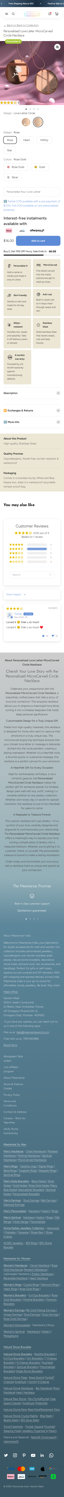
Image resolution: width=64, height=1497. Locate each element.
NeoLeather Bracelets (31, 1189)
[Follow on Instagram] (15, 1455)
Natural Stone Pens (15, 1409)
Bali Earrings (48, 1200)
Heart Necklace (39, 1278)
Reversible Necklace (15, 1278)
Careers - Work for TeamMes (14, 1120)
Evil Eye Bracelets (39, 1295)
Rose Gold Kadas (39, 1185)
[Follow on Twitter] (6, 1455)
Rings (55, 1211)
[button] (5, 13)
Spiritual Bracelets (27, 1367)
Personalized (37, 1221)
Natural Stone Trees (15, 1377)
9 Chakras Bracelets (28, 1362)
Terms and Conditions (10, 1103)
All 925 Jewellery (13, 1243)
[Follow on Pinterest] (24, 1455)
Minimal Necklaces (29, 1155)
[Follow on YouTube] (33, 1455)
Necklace (34, 1211)
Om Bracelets (35, 1358)
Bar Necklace (43, 1388)
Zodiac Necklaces (42, 1274)
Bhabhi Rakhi (11, 1420)
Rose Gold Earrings (15, 1318)
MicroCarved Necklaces (32, 1159)
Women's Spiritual (14, 1331)
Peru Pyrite (34, 1399)
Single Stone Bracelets (29, 1371)
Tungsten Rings (28, 1170)
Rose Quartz (36, 1377)
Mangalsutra (11, 1335)
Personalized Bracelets (26, 1194)
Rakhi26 (36, 1437)
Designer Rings (47, 1170)
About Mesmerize (14, 1077)
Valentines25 (11, 1441)
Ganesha (23, 1232)
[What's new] (50, 14)
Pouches (49, 1426)
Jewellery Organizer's (34, 1430)
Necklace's (33, 1331)
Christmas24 (48, 1437)
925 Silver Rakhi (30, 1420)
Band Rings (10, 1170)
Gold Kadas (20, 1185)
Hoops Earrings (13, 1314)
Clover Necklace (39, 1265)
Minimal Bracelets (33, 1299)
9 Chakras (43, 1381)
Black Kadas (38, 1181)
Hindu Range (20, 1221)
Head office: (11, 991)
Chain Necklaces (36, 1151)
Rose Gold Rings (29, 1289)
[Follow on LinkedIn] (42, 1455)
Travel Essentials (13, 1426)
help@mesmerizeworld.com (32, 1032)
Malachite (41, 1403)
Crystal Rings (31, 1284)
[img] (14, 608)
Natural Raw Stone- (15, 1399)
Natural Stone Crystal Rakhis (21, 1416)
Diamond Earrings (14, 1204)
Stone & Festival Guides (13, 1086)
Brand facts (10, 1045)
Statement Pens (50, 1409)
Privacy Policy (12, 1094)
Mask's (53, 1430)
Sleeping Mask (12, 1430)
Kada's (46, 1211)
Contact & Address (15, 1112)
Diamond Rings (50, 1284)
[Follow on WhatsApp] (51, 1455)
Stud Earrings (31, 1200)
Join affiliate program (11, 1069)
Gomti (32, 1381)
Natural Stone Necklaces (18, 1388)
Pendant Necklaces (35, 1269)
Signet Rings (46, 1166)
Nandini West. (37, 1486)
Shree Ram (37, 1232)
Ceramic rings (28, 1166)
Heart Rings (10, 1289)
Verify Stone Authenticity (11, 1131)
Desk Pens (34, 1409)
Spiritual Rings (12, 1174)
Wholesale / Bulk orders (13, 1058)
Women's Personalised (17, 1325)
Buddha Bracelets (44, 1354)
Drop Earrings (50, 1314)
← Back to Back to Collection (21, 25)
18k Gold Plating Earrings (41, 1310)
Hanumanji (53, 1228)
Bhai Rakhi (46, 1416)
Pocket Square (34, 1426)
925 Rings (31, 1243)
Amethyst (20, 1381)
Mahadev (10, 1232)
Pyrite (48, 1377)
